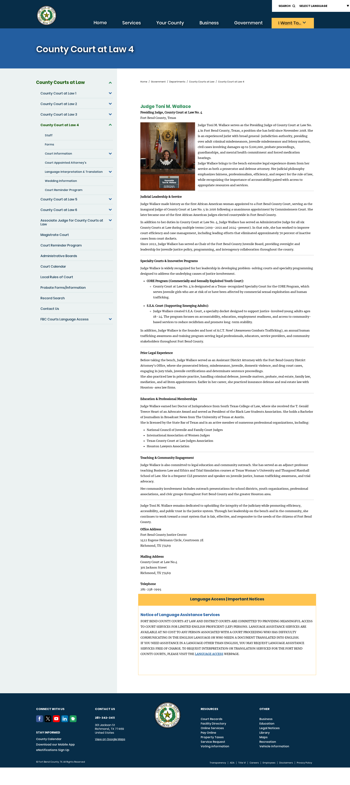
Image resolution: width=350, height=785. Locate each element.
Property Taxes (212, 737)
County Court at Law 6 (58, 210)
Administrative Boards (58, 256)
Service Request (213, 742)
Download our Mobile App (55, 744)
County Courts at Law (60, 82)
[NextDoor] (74, 721)
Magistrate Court (54, 234)
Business (209, 23)
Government (248, 23)
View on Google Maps (110, 739)
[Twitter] (48, 721)
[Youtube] (57, 721)
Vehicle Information (274, 746)
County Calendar (49, 739)
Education (266, 723)
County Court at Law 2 (58, 104)
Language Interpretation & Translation (74, 172)
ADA (232, 763)
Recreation (267, 742)
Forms (49, 144)
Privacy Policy (304, 763)
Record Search (52, 298)
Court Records (211, 719)
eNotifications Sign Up (52, 750)
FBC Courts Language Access (64, 319)
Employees (269, 763)
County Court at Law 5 (58, 199)
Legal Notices (269, 728)
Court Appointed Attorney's (65, 163)
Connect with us (50, 709)
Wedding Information (61, 181)
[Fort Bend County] (46, 15)
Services (131, 23)
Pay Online (208, 733)
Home (100, 23)
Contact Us (49, 308)
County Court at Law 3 (58, 114)
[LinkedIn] (65, 721)
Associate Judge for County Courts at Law (71, 222)
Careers (254, 763)
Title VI (242, 763)
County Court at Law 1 (58, 93)
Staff (48, 135)
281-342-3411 (105, 718)
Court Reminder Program (63, 190)
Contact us (105, 709)
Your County (170, 23)
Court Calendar (53, 266)
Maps (263, 737)
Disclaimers (286, 763)
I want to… (289, 23)
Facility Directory (213, 723)
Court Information (58, 153)
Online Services (212, 728)
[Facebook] (40, 721)
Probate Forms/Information (63, 287)
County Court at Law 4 (59, 125)
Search (285, 6)
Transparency (218, 763)
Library (264, 733)
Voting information (215, 746)
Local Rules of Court (56, 277)
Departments (177, 81)
